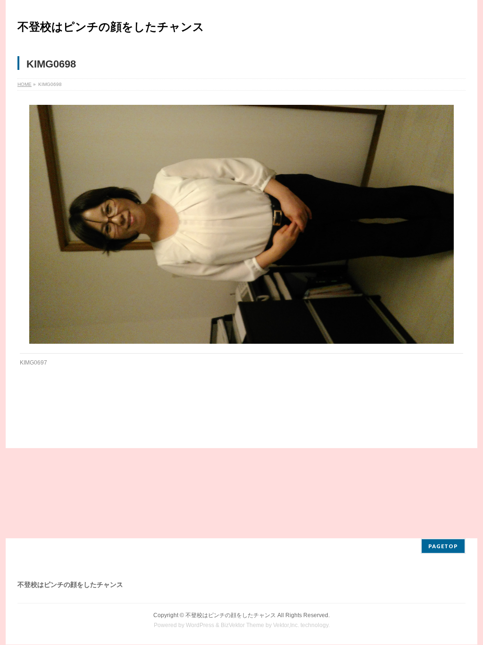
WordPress (200, 625)
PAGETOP (443, 546)
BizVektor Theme (242, 625)
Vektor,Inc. (286, 625)
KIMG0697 (33, 362)
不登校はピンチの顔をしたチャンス (110, 26)
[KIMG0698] (241, 224)
